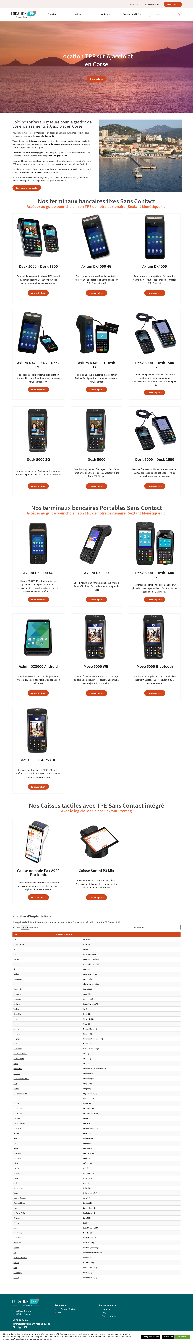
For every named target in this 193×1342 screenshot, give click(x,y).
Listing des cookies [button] (151, 1337)
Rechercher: (139, 927)
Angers (16, 1029)
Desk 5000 (96, 459)
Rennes (16, 954)
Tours (16, 1193)
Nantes (16, 964)
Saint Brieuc (18, 1128)
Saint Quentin (19, 1059)
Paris (15, 939)
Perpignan (18, 1039)
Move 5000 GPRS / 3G (38, 759)
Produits (52, 14)
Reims (16, 1044)
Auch (15, 1183)
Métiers (104, 14)
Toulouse (17, 974)
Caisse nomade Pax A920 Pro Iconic (38, 872)
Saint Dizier (18, 1238)
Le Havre (17, 1004)
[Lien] (13, 1327)
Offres (78, 14)
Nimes (16, 1024)
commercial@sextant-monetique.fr (31, 1323)
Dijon (15, 1019)
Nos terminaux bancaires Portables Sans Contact (96, 508)
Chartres (17, 1173)
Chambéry (18, 1272)
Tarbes (16, 1248)
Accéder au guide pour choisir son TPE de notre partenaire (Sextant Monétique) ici (96, 206)
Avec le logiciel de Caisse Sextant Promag (96, 810)
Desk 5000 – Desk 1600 (38, 266)
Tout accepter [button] (182, 1337)
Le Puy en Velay (20, 1213)
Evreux (16, 1168)
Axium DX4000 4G (96, 266)
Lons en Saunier (20, 1198)
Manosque (18, 1068)
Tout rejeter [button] (168, 1337)
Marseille (17, 959)
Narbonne (17, 994)
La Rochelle (18, 1113)
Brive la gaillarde (20, 1123)
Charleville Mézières (21, 1078)
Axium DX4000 (154, 266)
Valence (17, 1163)
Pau (15, 1253)
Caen (15, 1098)
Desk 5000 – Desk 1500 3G (154, 364)
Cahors (16, 1223)
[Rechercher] (178, 14)
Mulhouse (17, 1243)
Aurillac (16, 1103)
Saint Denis (18, 1049)
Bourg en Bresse (20, 1054)
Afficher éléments (25, 927)
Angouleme (18, 1108)
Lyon (15, 949)
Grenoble (17, 1014)
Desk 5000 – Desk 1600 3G (154, 574)
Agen (16, 1228)
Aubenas (17, 1073)
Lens (15, 1267)
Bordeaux (17, 999)
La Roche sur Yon (20, 1258)
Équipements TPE (130, 14)
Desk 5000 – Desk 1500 (154, 459)
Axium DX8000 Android (38, 666)
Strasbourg (18, 979)
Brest (16, 1178)
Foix (15, 1083)
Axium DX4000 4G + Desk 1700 (38, 364)
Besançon (17, 1158)
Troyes (16, 1133)
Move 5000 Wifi (96, 666)
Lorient (16, 1262)
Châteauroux (18, 1188)
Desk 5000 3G (38, 459)
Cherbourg (18, 1233)
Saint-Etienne (19, 944)
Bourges (17, 1118)
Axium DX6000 (96, 572)
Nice (15, 984)
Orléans (17, 1218)
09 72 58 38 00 (20, 1320)
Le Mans (17, 1034)
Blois (15, 1208)
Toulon (16, 1009)
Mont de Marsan (20, 1203)
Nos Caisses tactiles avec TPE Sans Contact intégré (96, 805)
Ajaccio (16, 1143)
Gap (15, 1138)
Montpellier (18, 989)
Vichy (16, 1063)
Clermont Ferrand (20, 1093)
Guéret (16, 1148)
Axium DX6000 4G (38, 572)
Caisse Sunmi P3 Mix (96, 870)
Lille (15, 969)
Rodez (16, 1088)
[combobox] (165, 14)
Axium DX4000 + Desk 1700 (96, 364)
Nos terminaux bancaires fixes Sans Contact (96, 201)
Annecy (16, 1277)
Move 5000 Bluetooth (155, 666)
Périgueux (17, 1153)
